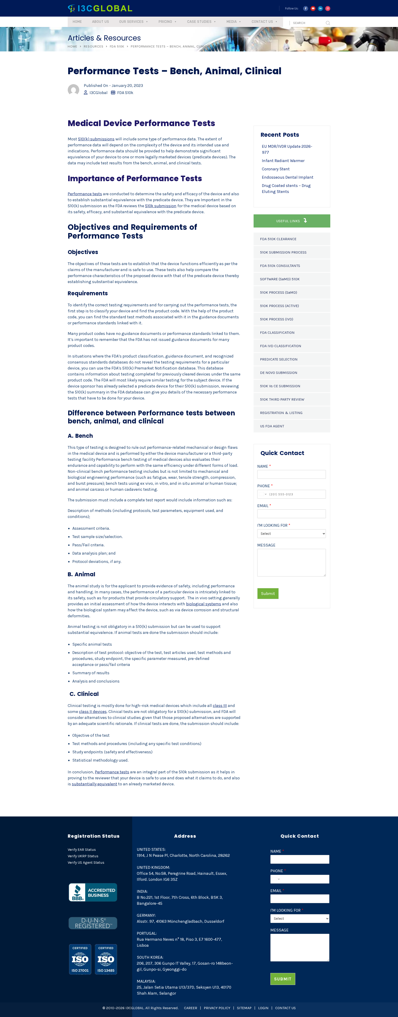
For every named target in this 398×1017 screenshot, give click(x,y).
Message (266, 545)
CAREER (190, 1008)
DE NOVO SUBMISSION (278, 372)
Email (264, 505)
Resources (93, 46)
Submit (268, 593)
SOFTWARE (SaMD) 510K (280, 279)
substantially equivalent (94, 783)
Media (232, 22)
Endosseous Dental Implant (287, 177)
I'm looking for (273, 525)
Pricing (165, 22)
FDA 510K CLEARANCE (278, 239)
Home (77, 22)
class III (220, 705)
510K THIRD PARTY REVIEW (282, 399)
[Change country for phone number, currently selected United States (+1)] (262, 494)
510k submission (160, 205)
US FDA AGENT (272, 426)
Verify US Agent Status (86, 862)
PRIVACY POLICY (217, 1008)
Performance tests (85, 193)
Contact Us (262, 22)
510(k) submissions (96, 139)
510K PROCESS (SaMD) (278, 292)
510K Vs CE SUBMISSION (280, 386)
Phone (265, 485)
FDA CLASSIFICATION (277, 332)
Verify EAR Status (82, 849)
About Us (100, 22)
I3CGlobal (99, 92)
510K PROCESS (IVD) (276, 319)
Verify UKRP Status (83, 856)
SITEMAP (244, 1008)
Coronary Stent (276, 168)
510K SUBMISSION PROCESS (283, 252)
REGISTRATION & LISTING (281, 413)
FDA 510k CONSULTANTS (280, 265)
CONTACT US (285, 1008)
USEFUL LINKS (288, 221)
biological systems (203, 603)
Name (264, 466)
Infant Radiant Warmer (283, 160)
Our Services (131, 22)
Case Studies (199, 22)
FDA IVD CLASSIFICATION (280, 346)
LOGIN (263, 1008)
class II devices (93, 711)
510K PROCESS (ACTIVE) (279, 306)
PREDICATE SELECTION (279, 359)
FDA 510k (117, 46)
